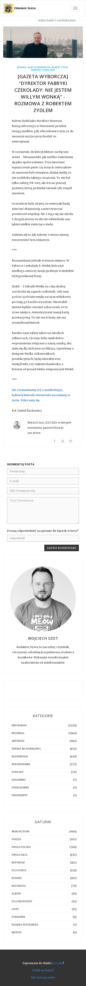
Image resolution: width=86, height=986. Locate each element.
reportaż (18, 862)
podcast (18, 771)
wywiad (21, 67)
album (16, 893)
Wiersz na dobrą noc (26, 748)
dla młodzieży (22, 901)
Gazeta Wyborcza (39, 67)
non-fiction (34, 433)
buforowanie (21, 764)
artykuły (18, 740)
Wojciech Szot (35, 422)
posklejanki (20, 787)
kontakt (57, 963)
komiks (17, 878)
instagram (19, 725)
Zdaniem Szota (25, 8)
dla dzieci (19, 870)
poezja (16, 839)
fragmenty (19, 795)
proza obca (19, 854)
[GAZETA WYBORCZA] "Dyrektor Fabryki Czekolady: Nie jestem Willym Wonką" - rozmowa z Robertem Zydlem (43, 93)
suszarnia (19, 779)
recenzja (18, 733)
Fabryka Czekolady (43, 70)
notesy (17, 932)
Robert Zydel (59, 67)
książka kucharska (25, 924)
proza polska (21, 846)
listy (15, 909)
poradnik (18, 916)
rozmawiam (34, 428)
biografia (19, 885)
